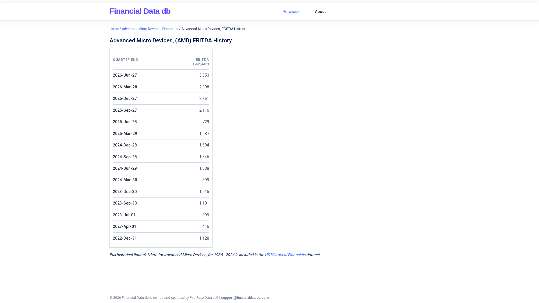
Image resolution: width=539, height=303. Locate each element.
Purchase (291, 11)
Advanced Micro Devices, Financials (150, 29)
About (320, 11)
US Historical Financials (285, 254)
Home (114, 29)
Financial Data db (139, 11)
